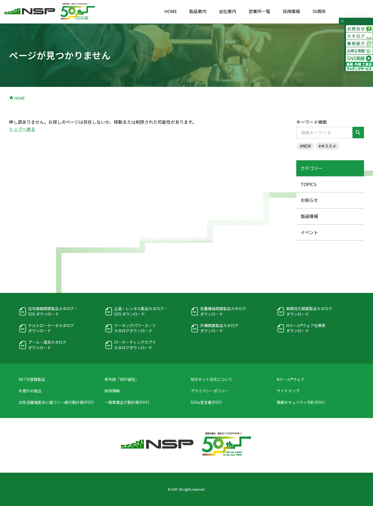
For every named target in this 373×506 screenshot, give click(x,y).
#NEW (305, 146)
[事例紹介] (359, 43)
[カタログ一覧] (359, 36)
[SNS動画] (359, 58)
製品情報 (309, 216)
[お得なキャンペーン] (359, 51)
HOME (170, 11)
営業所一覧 (259, 11)
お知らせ (309, 200)
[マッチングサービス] (359, 67)
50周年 (319, 11)
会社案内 (227, 11)
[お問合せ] (359, 29)
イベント (309, 232)
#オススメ (327, 146)
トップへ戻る (22, 129)
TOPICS (308, 184)
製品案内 (197, 11)
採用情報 (291, 11)
